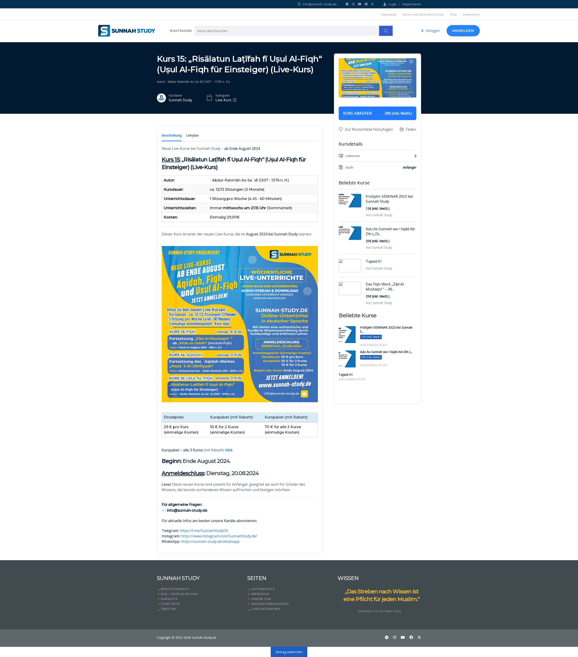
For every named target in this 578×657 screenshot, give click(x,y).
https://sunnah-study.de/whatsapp (210, 541)
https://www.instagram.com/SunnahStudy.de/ (219, 536)
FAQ (453, 14)
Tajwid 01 (374, 261)
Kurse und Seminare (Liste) (423, 14)
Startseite (388, 14)
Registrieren (411, 4)
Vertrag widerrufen (289, 652)
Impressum (471, 14)
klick (229, 450)
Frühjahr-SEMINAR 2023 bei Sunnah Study (389, 199)
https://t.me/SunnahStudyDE (204, 530)
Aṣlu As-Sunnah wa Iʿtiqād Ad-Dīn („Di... (391, 231)
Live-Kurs (223, 100)
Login (392, 4)
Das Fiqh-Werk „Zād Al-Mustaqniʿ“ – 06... (385, 287)
